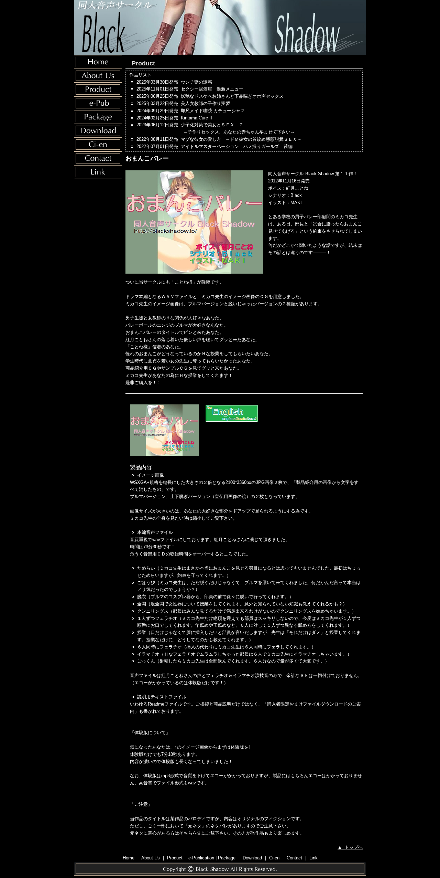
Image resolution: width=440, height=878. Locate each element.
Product (175, 857)
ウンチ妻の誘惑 (196, 82)
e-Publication (201, 857)
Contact (294, 857)
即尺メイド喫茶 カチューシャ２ (213, 110)
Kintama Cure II (196, 117)
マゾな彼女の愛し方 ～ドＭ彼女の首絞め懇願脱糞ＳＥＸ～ (241, 139)
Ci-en (274, 857)
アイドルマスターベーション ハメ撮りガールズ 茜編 (237, 146)
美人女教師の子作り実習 (205, 103)
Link (313, 857)
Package (226, 857)
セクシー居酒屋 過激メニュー (212, 89)
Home (128, 857)
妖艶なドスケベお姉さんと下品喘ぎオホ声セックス (232, 96)
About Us (150, 857)
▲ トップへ (350, 847)
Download (252, 857)
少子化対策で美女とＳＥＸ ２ (238, 128)
